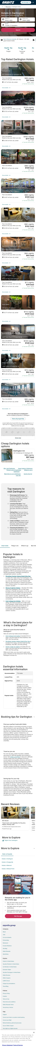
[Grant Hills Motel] (18, 278)
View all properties (18, 419)
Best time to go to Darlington (12, 474)
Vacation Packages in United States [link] (11, 972)
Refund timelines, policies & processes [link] (12, 1022)
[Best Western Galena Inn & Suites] (18, 249)
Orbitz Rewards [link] (6, 951)
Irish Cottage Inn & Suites (13, 601)
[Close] (34, 1032)
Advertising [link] (5, 954)
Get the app (18, 916)
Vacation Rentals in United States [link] (11, 964)
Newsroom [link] (5, 943)
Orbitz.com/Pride (15, 757)
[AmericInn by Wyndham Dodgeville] (18, 336)
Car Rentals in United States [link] (10, 966)
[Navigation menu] (33, 2)
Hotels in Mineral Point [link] (8, 868)
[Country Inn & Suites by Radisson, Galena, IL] (18, 190)
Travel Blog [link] (5, 986)
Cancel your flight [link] (7, 1020)
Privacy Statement (7, 1045)
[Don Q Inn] (18, 219)
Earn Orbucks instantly (9, 39)
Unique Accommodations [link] (9, 983)
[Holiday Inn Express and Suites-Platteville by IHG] (18, 395)
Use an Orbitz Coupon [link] (8, 1025)
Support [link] (5, 1014)
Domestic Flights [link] (7, 969)
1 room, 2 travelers (11, 25)
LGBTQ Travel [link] (6, 980)
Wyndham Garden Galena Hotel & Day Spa (18, 576)
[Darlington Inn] (18, 74)
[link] (18, 841)
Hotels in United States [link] (8, 961)
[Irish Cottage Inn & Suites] (18, 103)
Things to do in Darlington (13, 470)
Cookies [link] (5, 996)
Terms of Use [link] (6, 999)
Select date (8, 20)
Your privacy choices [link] (8, 1007)
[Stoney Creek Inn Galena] (18, 161)
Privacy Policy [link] (6, 993)
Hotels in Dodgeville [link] (7, 862)
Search (18, 30)
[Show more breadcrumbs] (2, 6)
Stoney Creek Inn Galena (13, 588)
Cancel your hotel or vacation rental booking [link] (13, 1017)
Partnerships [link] (6, 940)
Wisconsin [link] (8, 6)
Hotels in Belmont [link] (7, 865)
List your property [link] (7, 937)
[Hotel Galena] (18, 307)
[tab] (5, 546)
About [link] (4, 931)
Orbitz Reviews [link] (6, 975)
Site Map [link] (5, 948)
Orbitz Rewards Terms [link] (8, 1004)
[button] (18, 88)
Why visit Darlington (9, 468)
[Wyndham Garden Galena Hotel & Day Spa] (18, 132)
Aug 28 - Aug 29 (8, 48)
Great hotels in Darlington (25, 468)
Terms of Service (18, 1045)
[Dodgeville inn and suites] (18, 365)
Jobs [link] (4, 934)
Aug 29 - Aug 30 (22, 48)
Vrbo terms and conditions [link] (9, 1001)
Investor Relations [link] (7, 945)
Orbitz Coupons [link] (6, 978)
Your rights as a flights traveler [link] (10, 1028)
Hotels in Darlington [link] (7, 859)
